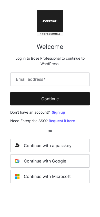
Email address (31, 79)
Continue (50, 98)
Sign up (58, 112)
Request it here (62, 121)
